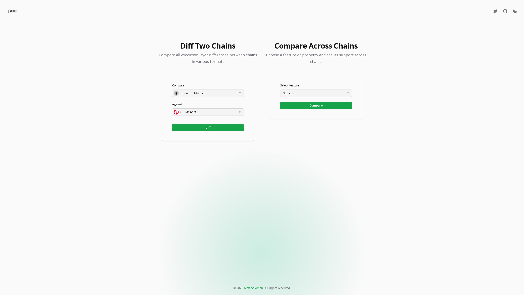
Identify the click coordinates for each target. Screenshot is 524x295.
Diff (208, 127)
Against (177, 104)
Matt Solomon (253, 288)
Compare (178, 85)
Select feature (289, 85)
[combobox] (208, 93)
